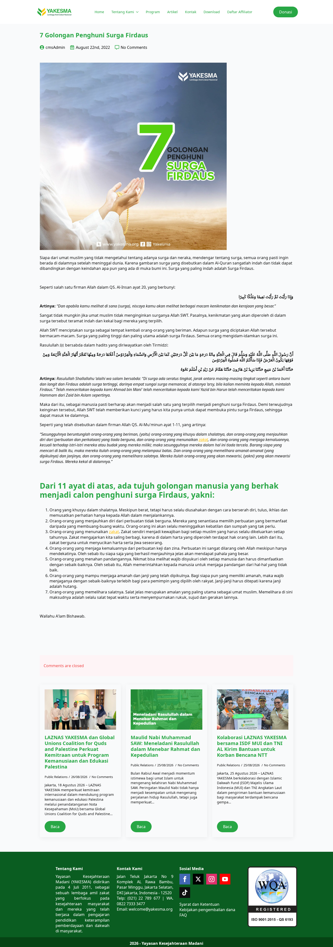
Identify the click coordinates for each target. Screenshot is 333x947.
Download (212, 12)
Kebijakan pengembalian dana (207, 909)
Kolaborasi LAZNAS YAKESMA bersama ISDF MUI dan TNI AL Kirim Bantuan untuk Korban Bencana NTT (252, 746)
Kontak (190, 12)
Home (99, 12)
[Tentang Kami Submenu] (137, 12)
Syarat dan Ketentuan (199, 904)
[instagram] (211, 879)
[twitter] (198, 879)
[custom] (184, 892)
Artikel (172, 12)
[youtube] (225, 879)
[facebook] (184, 879)
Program (153, 12)
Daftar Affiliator (239, 12)
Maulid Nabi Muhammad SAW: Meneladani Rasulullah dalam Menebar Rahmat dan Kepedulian (165, 746)
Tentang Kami (122, 12)
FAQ (183, 915)
